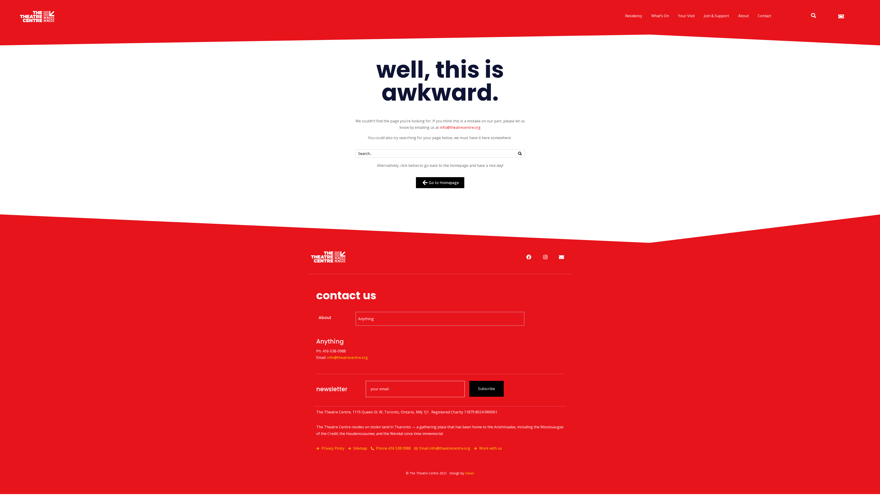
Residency (633, 15)
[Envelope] (561, 257)
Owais (469, 473)
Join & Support (716, 15)
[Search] (520, 153)
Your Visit (686, 15)
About (743, 15)
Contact (764, 15)
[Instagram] (545, 257)
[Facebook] (528, 257)
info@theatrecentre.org (460, 127)
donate (868, 245)
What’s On (660, 15)
